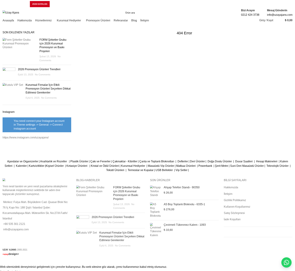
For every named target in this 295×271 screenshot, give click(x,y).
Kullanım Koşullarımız (237, 206)
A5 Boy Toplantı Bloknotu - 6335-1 (184, 204)
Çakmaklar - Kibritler (125, 161)
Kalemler (21, 165)
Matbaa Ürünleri (186, 165)
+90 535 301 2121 (14, 223)
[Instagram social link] (263, 4)
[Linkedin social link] (279, 4)
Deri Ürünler (197, 161)
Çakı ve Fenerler (100, 161)
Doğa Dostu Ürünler (220, 161)
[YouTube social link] (271, 4)
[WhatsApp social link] (287, 4)
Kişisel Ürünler (55, 165)
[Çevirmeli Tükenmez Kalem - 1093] (155, 230)
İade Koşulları (232, 219)
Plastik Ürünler (79, 161)
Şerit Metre (221, 165)
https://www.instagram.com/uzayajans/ (26, 137)
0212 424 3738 (250, 14)
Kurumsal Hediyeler (133, 165)
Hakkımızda (231, 187)
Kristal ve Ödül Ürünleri (105, 165)
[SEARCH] (168, 13)
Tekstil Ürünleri (115, 170)
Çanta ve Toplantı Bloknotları (156, 161)
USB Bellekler (164, 170)
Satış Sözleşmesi (234, 213)
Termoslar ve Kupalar (140, 170)
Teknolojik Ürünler (277, 165)
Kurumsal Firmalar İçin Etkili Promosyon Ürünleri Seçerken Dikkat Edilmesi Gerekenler (48, 88)
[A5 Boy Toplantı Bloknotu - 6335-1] (155, 210)
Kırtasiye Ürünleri (77, 165)
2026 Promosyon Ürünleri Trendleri (39, 69)
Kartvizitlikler (36, 165)
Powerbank (205, 165)
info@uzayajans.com (279, 14)
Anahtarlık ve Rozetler (54, 161)
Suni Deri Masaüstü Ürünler (247, 165)
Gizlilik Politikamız (235, 200)
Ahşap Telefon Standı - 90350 (182, 187)
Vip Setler (181, 170)
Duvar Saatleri (244, 161)
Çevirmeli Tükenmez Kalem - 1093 (185, 224)
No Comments (42, 74)
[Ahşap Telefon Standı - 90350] (155, 191)
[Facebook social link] (246, 4)
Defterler (183, 161)
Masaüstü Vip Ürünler (161, 165)
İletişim (228, 193)
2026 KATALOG (39, 4)
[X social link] (254, 4)
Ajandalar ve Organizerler (22, 161)
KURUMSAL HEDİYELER (14, 4)
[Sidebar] (4, 260)
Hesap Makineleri (266, 161)
